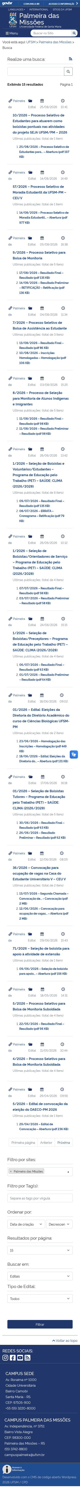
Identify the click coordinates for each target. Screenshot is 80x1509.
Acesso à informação (62, 3)
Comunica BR (31, 3)
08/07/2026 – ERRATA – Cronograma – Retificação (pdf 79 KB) (41, 516)
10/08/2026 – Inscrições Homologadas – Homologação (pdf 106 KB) (42, 358)
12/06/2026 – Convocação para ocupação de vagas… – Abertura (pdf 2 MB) (43, 913)
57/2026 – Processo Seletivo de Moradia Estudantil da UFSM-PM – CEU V (39, 192)
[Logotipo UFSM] (13, 19)
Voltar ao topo (66, 1340)
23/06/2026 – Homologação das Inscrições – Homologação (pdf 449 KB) (43, 746)
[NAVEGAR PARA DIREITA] (77, 3)
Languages (15, 9)
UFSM (14, 1482)
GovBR (7, 3)
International (38, 9)
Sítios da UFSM (62, 9)
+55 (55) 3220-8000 (20, 1408)
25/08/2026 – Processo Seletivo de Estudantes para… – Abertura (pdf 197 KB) (44, 151)
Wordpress (69, 1477)
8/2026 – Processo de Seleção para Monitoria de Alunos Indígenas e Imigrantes (41, 398)
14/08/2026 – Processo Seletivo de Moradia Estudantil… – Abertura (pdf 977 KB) (44, 217)
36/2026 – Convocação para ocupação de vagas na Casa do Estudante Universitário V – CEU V (39, 873)
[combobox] (40, 1171)
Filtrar (40, 1324)
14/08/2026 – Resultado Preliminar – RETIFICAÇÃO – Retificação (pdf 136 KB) (44, 287)
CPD (25, 1482)
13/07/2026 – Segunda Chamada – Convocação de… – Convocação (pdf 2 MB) (44, 898)
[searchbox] (46, 1171)
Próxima (63, 1142)
